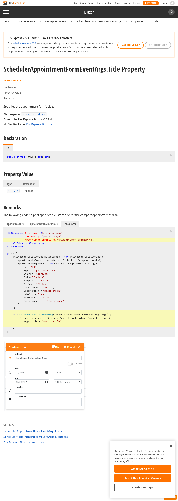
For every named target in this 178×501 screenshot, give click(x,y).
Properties (137, 21)
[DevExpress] (14, 3)
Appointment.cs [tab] (15, 224)
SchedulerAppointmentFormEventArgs (98, 21)
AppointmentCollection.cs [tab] (44, 224)
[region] (142, 469)
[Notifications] (172, 3)
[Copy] (171, 154)
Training (126, 3)
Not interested (158, 45)
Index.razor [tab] (70, 224)
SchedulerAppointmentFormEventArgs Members (35, 437)
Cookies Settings (142, 487)
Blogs (117, 3)
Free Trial (150, 3)
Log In (164, 3)
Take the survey (130, 45)
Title (155, 21)
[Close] (171, 446)
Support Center (87, 3)
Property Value (12, 92)
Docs (6, 21)
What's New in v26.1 (24, 43)
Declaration (10, 87)
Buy (75, 3)
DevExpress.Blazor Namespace (23, 442)
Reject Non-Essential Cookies (142, 478)
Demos (136, 3)
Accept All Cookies (142, 468)
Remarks (9, 98)
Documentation (104, 3)
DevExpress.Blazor (56, 21)
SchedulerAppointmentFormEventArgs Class (32, 431)
